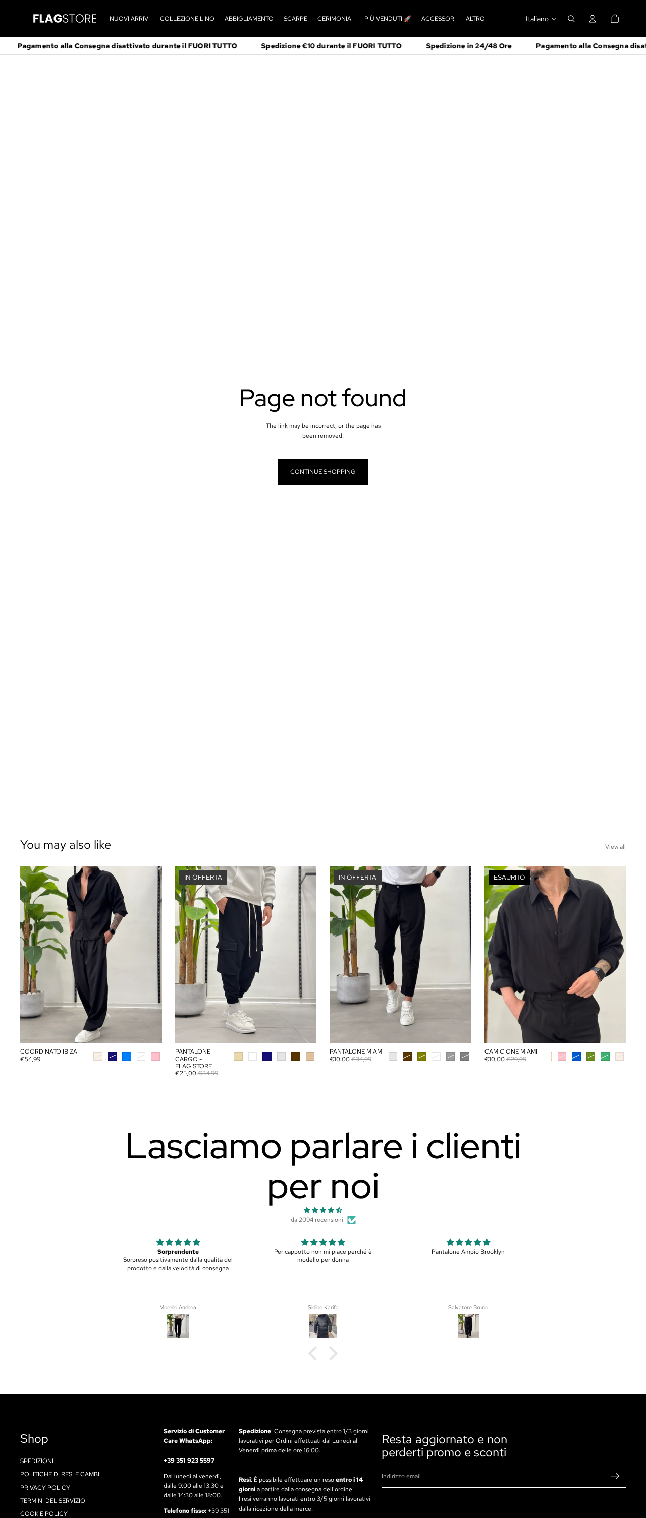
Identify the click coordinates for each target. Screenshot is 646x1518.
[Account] (592, 19)
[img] (323, 1210)
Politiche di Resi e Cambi (59, 1475)
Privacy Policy (45, 1488)
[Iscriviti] (615, 1476)
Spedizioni (36, 1461)
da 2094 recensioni (317, 1220)
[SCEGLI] (146, 1027)
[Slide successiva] (147, 955)
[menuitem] (475, 19)
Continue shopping (323, 472)
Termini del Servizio (52, 1501)
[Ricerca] (571, 19)
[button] (315, 1353)
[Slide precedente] (35, 955)
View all (615, 847)
